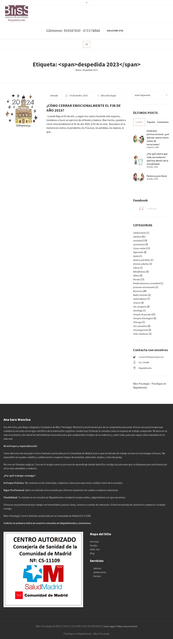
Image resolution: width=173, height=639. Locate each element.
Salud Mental (140, 299)
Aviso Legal (109, 626)
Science (136, 303)
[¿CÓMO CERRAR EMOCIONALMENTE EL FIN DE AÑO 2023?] (21, 110)
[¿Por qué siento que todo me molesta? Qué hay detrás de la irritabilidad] (138, 160)
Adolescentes (99, 572)
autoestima (139, 244)
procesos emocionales (144, 287)
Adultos (137, 236)
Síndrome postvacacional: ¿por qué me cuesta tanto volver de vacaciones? (158, 137)
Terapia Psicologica (143, 318)
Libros (136, 268)
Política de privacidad (126, 626)
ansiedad (138, 240)
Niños (136, 275)
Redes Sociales (140, 295)
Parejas (97, 576)
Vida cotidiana (140, 334)
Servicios (94, 541)
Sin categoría (139, 306)
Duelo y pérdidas (141, 260)
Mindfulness (139, 271)
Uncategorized (140, 330)
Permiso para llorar (157, 176)
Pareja (136, 279)
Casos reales (139, 248)
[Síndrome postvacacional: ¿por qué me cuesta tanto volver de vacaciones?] (138, 138)
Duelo (136, 256)
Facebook (151, 208)
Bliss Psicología (108, 95)
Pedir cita (95, 549)
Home (78, 70)
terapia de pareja (142, 314)
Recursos (137, 291)
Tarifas (93, 545)
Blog (92, 553)
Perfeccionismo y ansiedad (146, 283)
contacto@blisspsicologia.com (151, 357)
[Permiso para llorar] (138, 177)
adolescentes (139, 233)
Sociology (138, 310)
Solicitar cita (115, 30)
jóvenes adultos (141, 264)
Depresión (138, 252)
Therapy (137, 322)
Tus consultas (140, 326)
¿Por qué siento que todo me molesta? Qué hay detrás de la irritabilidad (157, 158)
